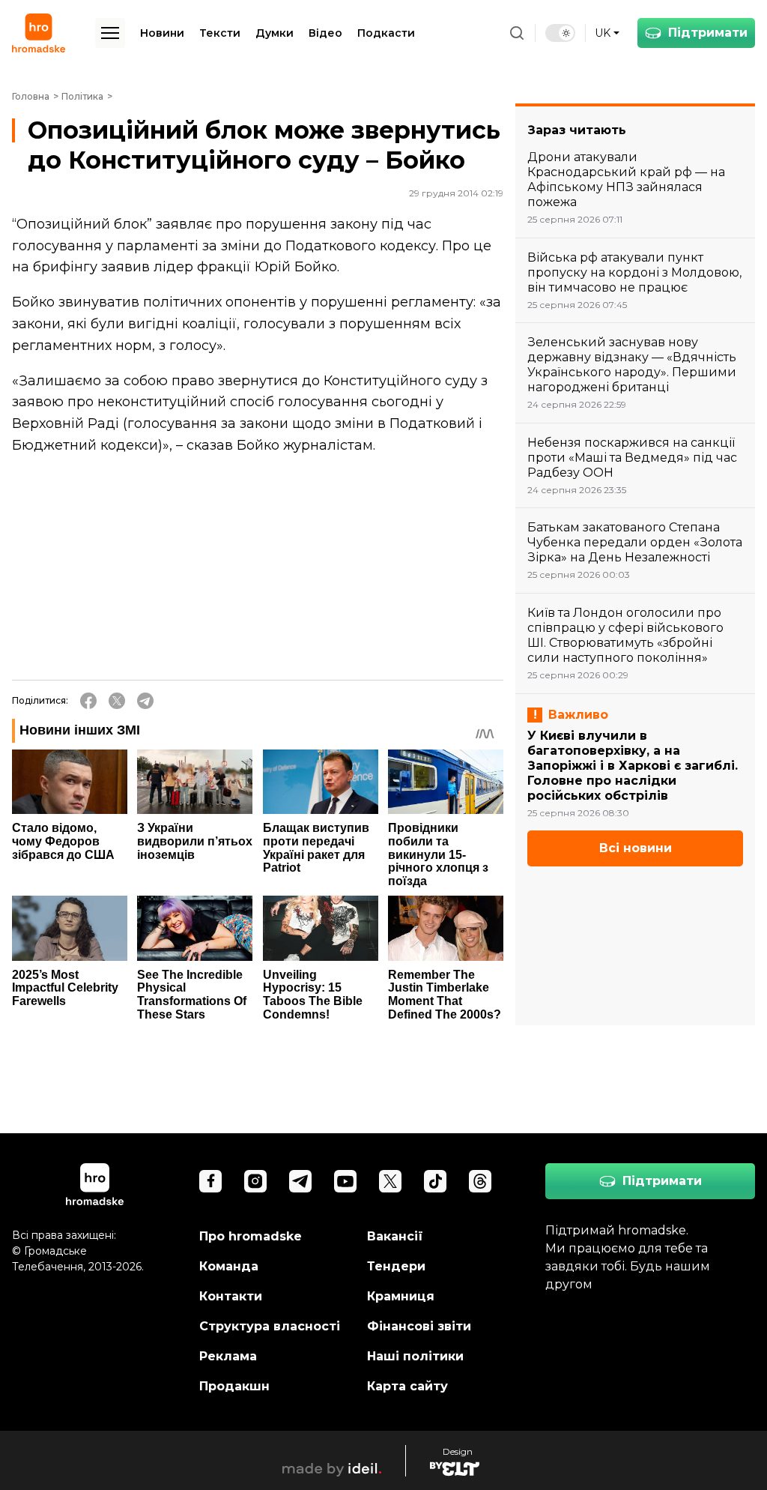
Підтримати (708, 32)
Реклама (228, 1356)
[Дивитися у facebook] (210, 1181)
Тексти (219, 33)
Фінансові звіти (419, 1326)
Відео (325, 33)
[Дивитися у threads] (480, 1181)
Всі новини (635, 848)
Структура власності (269, 1326)
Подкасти (386, 33)
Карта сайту (407, 1386)
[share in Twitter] (117, 701)
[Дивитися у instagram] (255, 1181)
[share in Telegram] (145, 701)
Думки (274, 33)
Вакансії (395, 1236)
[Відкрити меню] (110, 33)
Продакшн (234, 1386)
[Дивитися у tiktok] (435, 1181)
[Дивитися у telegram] (300, 1181)
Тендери (396, 1266)
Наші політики (415, 1356)
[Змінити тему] (560, 33)
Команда (228, 1266)
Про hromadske (250, 1236)
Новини (162, 33)
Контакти (230, 1296)
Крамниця (400, 1296)
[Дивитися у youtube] (345, 1181)
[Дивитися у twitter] (390, 1181)
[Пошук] (517, 33)
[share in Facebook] (88, 701)
